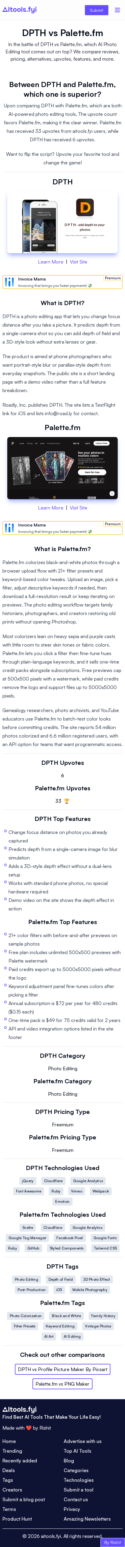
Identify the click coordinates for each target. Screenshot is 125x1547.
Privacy (72, 1509)
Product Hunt (17, 1519)
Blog (69, 1461)
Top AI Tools (77, 1451)
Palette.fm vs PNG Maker (62, 1384)
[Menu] (117, 10)
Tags (7, 1480)
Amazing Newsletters (87, 1519)
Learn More (50, 262)
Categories (76, 1470)
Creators (12, 1490)
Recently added (19, 1461)
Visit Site (78, 262)
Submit (96, 10)
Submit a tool (78, 1490)
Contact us (76, 1499)
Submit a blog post (23, 1499)
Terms (9, 1509)
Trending (12, 1451)
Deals (8, 1470)
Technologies (79, 1480)
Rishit (45, 1428)
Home (9, 1441)
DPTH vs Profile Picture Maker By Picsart (62, 1369)
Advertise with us (83, 1441)
